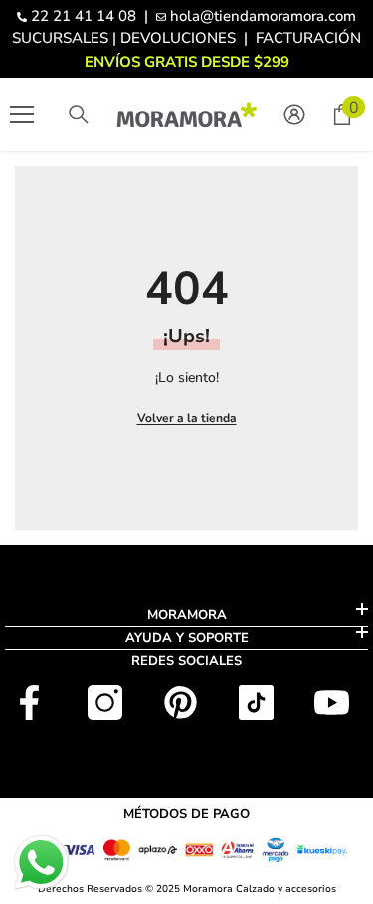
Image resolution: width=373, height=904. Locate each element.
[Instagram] (105, 702)
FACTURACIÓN (308, 38)
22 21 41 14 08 (83, 16)
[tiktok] (256, 702)
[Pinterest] (180, 702)
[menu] (22, 114)
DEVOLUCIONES (178, 38)
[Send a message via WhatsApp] (41, 862)
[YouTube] (331, 702)
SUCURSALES (60, 38)
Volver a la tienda (187, 418)
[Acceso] (294, 114)
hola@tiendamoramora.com (263, 16)
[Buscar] (79, 114)
